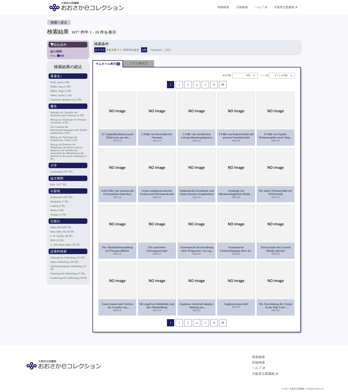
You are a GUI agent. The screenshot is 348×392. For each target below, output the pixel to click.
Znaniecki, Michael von (66, 99)
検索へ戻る (59, 22)
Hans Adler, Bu (62, 231)
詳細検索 (242, 7)
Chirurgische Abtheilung (67, 257)
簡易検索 (223, 7)
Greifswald (61, 171)
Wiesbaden (59, 201)
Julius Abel (60, 227)
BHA (57, 240)
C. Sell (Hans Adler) (65, 244)
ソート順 (264, 75)
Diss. (58, 184)
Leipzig (57, 206)
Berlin (57, 210)
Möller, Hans (60, 86)
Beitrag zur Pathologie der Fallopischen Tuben (64, 139)
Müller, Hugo (60, 91)
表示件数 (227, 75)
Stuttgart (58, 214)
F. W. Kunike (61, 236)
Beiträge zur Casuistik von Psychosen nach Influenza (67, 114)
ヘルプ (259, 7)
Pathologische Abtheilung (67, 273)
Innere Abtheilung (64, 262)
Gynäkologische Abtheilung (68, 278)
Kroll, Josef (59, 82)
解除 (62, 55)
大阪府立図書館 (284, 7)
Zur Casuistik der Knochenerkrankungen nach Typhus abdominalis (68, 130)
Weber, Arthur (61, 95)
